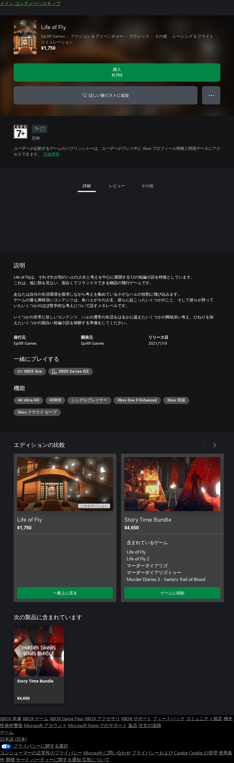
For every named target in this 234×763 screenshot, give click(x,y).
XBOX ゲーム (36, 718)
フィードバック (169, 718)
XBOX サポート (136, 718)
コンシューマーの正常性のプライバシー (41, 753)
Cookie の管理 (203, 753)
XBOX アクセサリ (102, 718)
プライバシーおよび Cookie (160, 753)
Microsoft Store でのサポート (97, 725)
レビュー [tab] (117, 185)
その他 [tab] (147, 185)
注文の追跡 (149, 725)
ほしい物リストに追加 (109, 95)
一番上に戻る (65, 593)
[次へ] (214, 445)
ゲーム (7, 732)
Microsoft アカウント (45, 725)
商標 (10, 759)
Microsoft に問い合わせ (107, 753)
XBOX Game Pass (67, 718)
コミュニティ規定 (204, 718)
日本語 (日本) (13, 739)
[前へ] (203, 445)
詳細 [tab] (87, 185)
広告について (96, 759)
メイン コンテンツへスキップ (30, 3)
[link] (39, 665)
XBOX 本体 (10, 718)
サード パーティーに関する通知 (48, 759)
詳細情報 (51, 154)
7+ (37, 129)
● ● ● (211, 95)
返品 (132, 725)
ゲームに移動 (172, 593)
